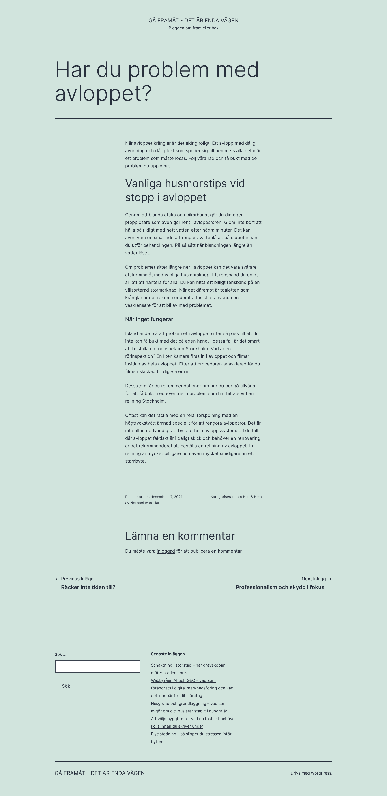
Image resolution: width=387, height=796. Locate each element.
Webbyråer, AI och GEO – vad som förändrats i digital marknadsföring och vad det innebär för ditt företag (192, 688)
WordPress (321, 773)
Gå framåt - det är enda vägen (193, 20)
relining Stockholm (145, 401)
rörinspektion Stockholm (182, 348)
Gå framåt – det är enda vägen (100, 773)
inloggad (166, 551)
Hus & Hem (252, 496)
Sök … (61, 654)
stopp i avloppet (166, 197)
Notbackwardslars (145, 502)
